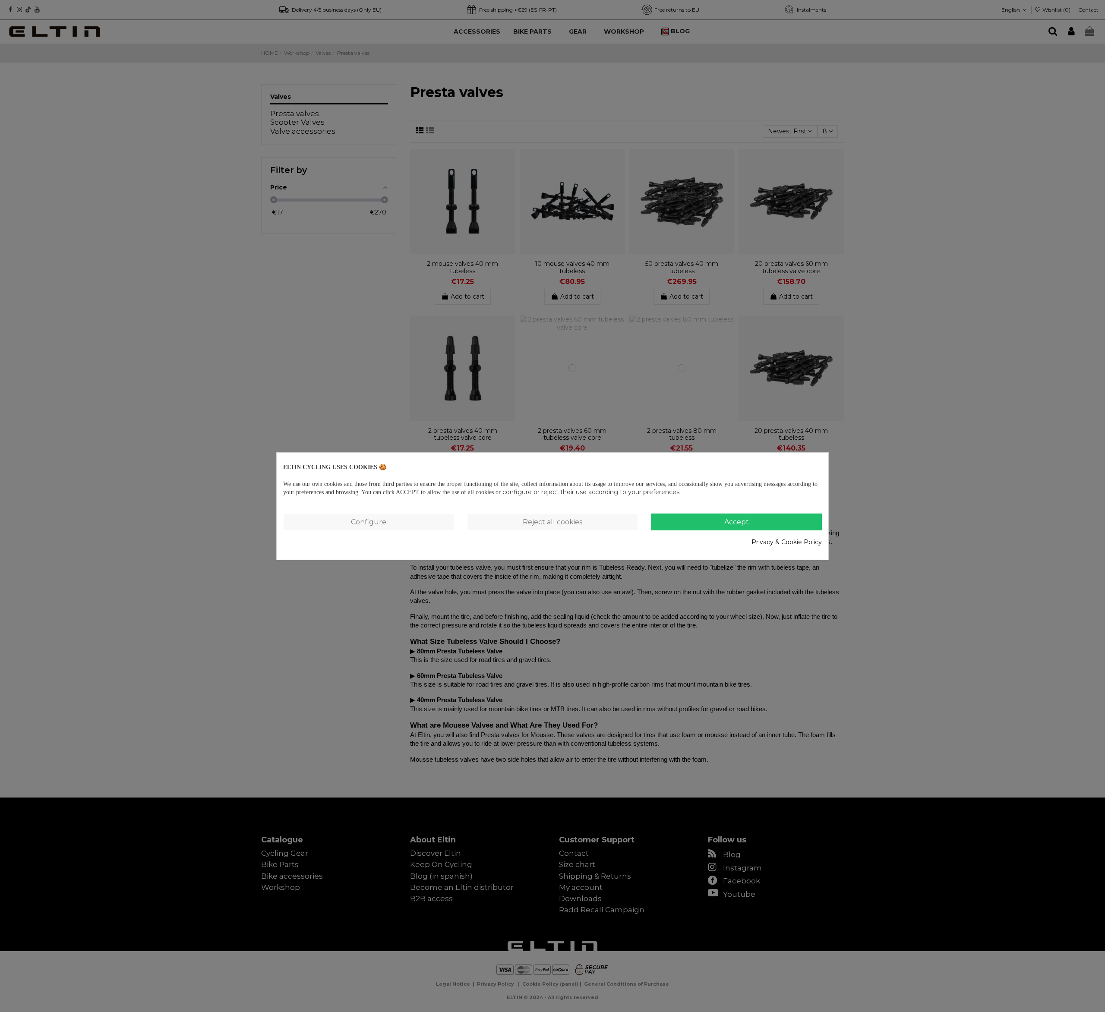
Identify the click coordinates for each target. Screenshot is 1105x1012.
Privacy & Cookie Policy (786, 542)
